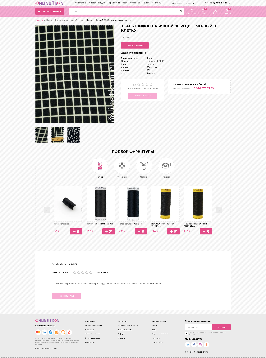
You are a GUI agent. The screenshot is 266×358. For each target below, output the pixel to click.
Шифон (49, 20)
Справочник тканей (160, 334)
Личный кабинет (92, 334)
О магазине (80, 3)
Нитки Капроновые (62, 224)
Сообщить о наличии (135, 45)
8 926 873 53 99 (204, 88)
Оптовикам (135, 3)
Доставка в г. (181, 3)
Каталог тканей (52, 11)
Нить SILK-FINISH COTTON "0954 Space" (162, 225)
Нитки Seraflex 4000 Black (130, 224)
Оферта (121, 334)
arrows (229, 3)
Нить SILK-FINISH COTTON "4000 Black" (195, 225)
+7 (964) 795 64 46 (216, 3)
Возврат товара (125, 329)
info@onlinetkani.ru (199, 352)
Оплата (121, 338)
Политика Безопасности (46, 348)
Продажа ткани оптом (128, 325)
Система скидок (97, 3)
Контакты (157, 3)
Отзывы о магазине (93, 325)
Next (219, 210)
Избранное (90, 342)
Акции (154, 325)
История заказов (92, 338)
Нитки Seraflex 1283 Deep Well (100, 224)
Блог (146, 3)
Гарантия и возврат (117, 3)
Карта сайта (157, 342)
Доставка (89, 329)
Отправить (221, 327)
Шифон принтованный (66, 20)
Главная (39, 20)
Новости (156, 338)
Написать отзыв (143, 96)
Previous (47, 210)
